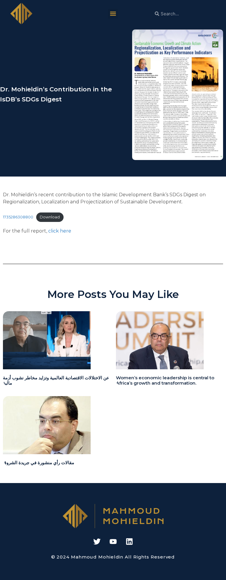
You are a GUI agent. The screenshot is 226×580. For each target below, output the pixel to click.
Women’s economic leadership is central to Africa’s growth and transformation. (165, 380)
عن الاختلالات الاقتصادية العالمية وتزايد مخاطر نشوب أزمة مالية (56, 380)
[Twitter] (96, 541)
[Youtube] (113, 541)
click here (59, 231)
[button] (113, 14)
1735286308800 (18, 217)
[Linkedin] (129, 541)
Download (50, 217)
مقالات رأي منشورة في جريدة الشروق (38, 462)
